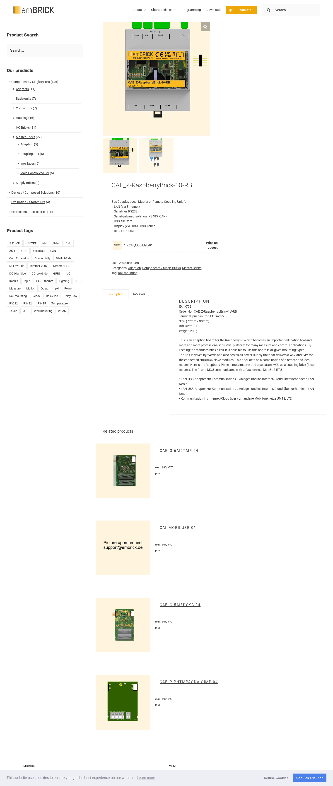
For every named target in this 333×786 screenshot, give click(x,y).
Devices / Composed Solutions (32, 192)
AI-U (68, 243)
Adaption (134, 268)
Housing (22, 118)
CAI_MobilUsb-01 (141, 245)
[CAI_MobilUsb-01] (123, 548)
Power (68, 288)
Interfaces (27, 163)
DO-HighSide (17, 273)
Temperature (59, 303)
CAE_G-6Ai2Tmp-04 (179, 450)
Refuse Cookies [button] (276, 778)
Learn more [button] (146, 778)
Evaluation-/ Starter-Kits (28, 202)
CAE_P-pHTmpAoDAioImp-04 (189, 682)
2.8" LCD (14, 243)
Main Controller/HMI (34, 173)
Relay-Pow (70, 296)
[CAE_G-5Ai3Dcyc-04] (123, 625)
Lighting (64, 281)
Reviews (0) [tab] (141, 294)
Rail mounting (128, 273)
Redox (36, 296)
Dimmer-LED (61, 266)
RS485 (41, 303)
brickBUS (39, 251)
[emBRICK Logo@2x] (33, 8)
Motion (30, 288)
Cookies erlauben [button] (309, 778)
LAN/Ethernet (44, 281)
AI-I (44, 243)
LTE (77, 281)
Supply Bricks (25, 183)
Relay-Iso (52, 296)
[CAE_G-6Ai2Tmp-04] (123, 471)
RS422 (27, 303)
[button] (205, 26)
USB (25, 311)
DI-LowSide (16, 266)
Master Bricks (191, 268)
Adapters (22, 89)
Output (45, 288)
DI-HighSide (63, 258)
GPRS (57, 273)
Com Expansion (19, 258)
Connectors (24, 108)
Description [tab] (115, 294)
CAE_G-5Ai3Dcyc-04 (180, 605)
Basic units (23, 98)
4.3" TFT (31, 243)
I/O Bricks (23, 127)
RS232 (13, 303)
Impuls (13, 281)
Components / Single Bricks (161, 268)
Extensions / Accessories (28, 212)
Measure (15, 288)
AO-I (12, 251)
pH (57, 288)
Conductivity (42, 258)
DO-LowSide (39, 273)
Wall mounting (43, 311)
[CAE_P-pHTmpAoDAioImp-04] (123, 702)
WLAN (62, 311)
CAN (53, 251)
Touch (13, 311)
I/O (68, 273)
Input (27, 281)
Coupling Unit (29, 154)
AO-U (24, 251)
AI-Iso (56, 243)
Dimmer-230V (39, 266)
